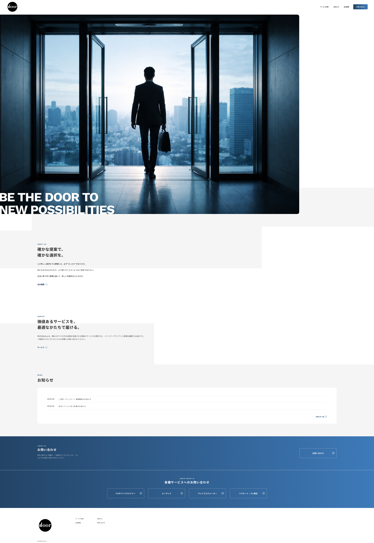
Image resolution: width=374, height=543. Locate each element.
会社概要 (78, 523)
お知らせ (99, 519)
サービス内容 (79, 519)
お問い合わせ (101, 523)
